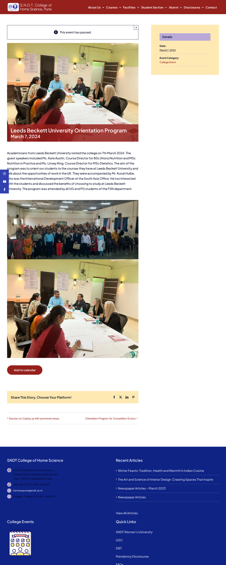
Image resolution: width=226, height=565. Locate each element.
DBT (119, 548)
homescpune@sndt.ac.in (27, 490)
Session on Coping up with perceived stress (34, 418)
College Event (168, 62)
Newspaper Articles (132, 497)
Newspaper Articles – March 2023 (142, 488)
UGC (119, 540)
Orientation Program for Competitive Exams (110, 418)
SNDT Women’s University (134, 532)
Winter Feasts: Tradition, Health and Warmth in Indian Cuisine (161, 471)
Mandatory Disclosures (132, 556)
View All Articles (127, 513)
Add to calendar (25, 370)
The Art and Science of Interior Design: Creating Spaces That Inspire (165, 479)
